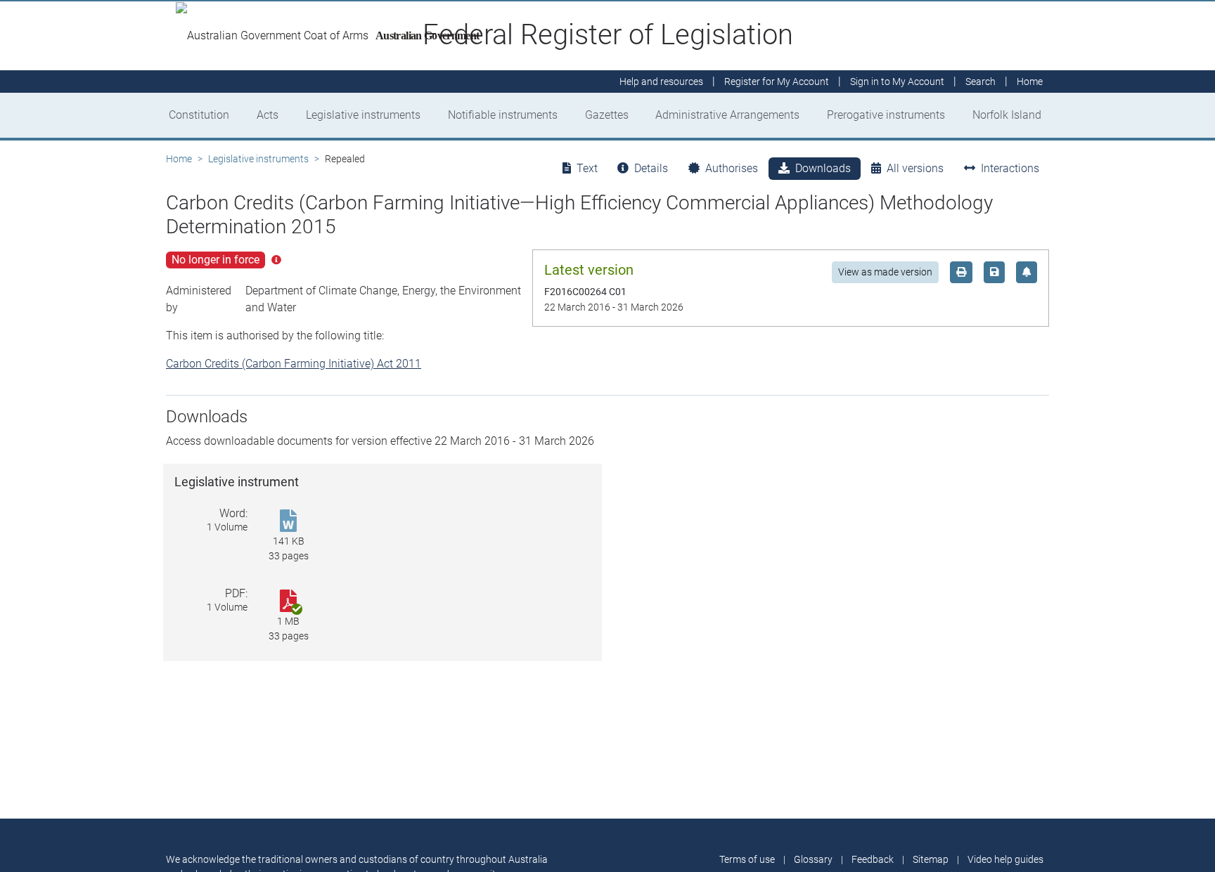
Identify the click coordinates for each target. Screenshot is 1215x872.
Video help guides (1005, 859)
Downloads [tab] (823, 168)
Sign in (897, 81)
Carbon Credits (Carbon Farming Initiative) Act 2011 (293, 363)
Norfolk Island (1006, 115)
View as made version (885, 272)
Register (776, 81)
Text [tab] (587, 168)
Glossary (813, 859)
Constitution (199, 115)
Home (179, 158)
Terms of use (747, 859)
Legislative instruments (363, 115)
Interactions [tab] (1010, 168)
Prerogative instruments (886, 115)
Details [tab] (651, 168)
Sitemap (931, 859)
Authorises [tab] (731, 168)
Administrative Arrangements (727, 115)
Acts (267, 115)
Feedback (872, 859)
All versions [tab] (915, 168)
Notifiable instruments (503, 115)
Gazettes (607, 115)
